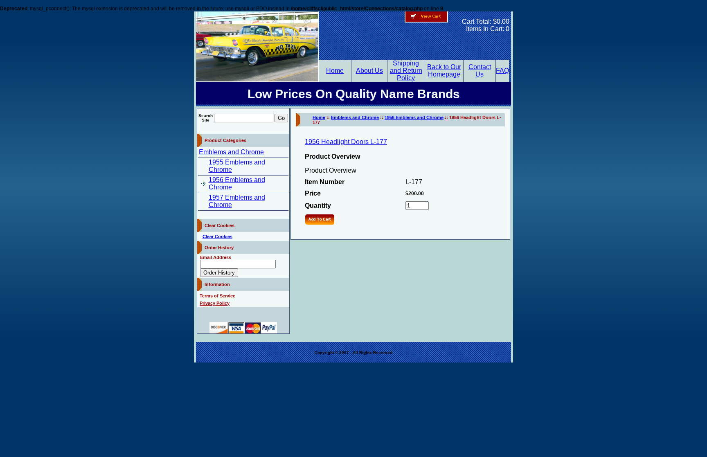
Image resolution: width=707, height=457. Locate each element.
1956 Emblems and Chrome (414, 117)
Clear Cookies (217, 236)
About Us (369, 70)
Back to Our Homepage (444, 70)
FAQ (502, 70)
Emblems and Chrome (231, 152)
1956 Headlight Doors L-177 (346, 141)
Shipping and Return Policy (406, 70)
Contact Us (479, 70)
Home (335, 70)
